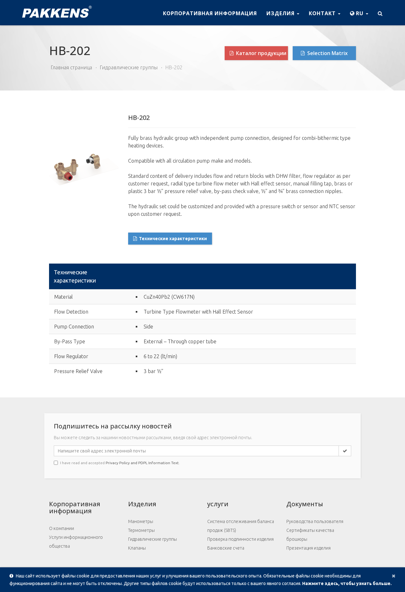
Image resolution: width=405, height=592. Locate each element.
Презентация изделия (308, 548)
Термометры (141, 530)
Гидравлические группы (129, 67)
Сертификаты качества (310, 530)
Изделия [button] (281, 13)
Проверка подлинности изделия (240, 539)
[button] (359, 12)
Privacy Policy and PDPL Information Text (142, 463)
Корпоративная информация (210, 13)
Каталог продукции (260, 53)
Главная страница (71, 67)
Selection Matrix (327, 53)
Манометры (140, 521)
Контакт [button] (323, 13)
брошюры (296, 539)
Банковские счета (225, 548)
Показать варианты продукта (323, 281)
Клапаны (137, 548)
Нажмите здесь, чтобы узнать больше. (347, 583)
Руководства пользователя (314, 521)
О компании (61, 528)
